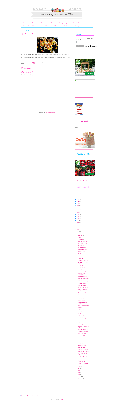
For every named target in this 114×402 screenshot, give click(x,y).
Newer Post (24, 109)
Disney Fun (80, 307)
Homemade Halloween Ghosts (82, 303)
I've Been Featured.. (82, 247)
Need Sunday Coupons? (83, 331)
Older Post (69, 109)
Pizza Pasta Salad (81, 347)
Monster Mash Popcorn (83, 287)
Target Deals (80, 322)
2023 (78, 205)
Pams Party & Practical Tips (24, 5)
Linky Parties (43, 23)
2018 (78, 216)
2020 (78, 212)
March (79, 376)
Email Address (79, 39)
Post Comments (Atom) (50, 112)
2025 (78, 201)
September (80, 239)
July (79, 368)
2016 (78, 220)
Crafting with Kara (75, 23)
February (80, 379)
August (79, 366)
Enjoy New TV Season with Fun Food (83, 327)
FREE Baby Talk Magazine (83, 305)
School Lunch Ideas (82, 345)
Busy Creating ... (81, 266)
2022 (78, 208)
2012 (78, 229)
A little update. (81, 309)
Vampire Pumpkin (81, 300)
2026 (78, 199)
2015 (78, 223)
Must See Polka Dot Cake (83, 351)
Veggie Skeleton (81, 245)
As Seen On (52, 23)
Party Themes (33, 23)
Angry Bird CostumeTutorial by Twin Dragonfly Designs (84, 282)
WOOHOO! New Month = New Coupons (83, 360)
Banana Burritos (81, 339)
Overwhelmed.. (81, 341)
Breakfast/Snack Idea (82, 241)
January (79, 381)
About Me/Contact (54, 26)
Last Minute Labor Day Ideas (82, 354)
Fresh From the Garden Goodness (83, 357)
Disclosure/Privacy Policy (29, 26)
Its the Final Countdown (83, 349)
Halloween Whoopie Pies (83, 260)
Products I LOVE (43, 26)
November (80, 235)
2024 (78, 203)
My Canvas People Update (83, 278)
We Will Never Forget (82, 320)
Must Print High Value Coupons (82, 290)
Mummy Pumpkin (82, 251)
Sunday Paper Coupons (82, 276)
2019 (78, 214)
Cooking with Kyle (63, 23)
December (80, 233)
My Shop (77, 26)
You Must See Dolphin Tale (83, 271)
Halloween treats (36, 64)
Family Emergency (82, 311)
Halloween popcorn (29, 64)
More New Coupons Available (82, 254)
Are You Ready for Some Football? (83, 336)
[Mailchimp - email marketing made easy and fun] (91, 47)
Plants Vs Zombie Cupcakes (83, 292)
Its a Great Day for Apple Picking (83, 268)
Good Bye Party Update (83, 318)
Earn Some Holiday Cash (83, 329)
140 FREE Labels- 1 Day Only (83, 263)
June (79, 370)
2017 (78, 218)
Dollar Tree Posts (67, 26)
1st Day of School (81, 343)
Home (24, 23)
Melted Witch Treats (82, 249)
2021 (78, 210)
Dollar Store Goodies (82, 316)
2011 (78, 231)
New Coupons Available (83, 298)
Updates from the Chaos (83, 363)
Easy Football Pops (82, 333)
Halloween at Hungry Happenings (82, 295)
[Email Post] (42, 62)
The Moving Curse (82, 324)
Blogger (62, 399)
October (80, 237)
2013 (78, 227)
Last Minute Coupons (82, 243)
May (79, 372)
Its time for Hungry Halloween (82, 274)
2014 (78, 225)
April (79, 374)
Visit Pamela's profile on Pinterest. (82, 181)
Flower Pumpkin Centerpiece (81, 257)
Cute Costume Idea (82, 285)
